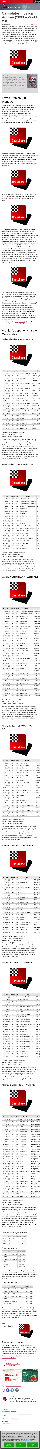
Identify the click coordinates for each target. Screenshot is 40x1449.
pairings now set (20, 322)
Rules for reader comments (9, 1411)
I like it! (28, 24)
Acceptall (32, 1444)
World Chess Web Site (13, 1364)
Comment (4, 1421)
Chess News (14, 8)
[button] (12, 1)
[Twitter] (12, 1390)
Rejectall (20, 1444)
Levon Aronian (17, 1386)
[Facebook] (8, 1390)
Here (21, 1437)
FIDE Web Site (10, 1365)
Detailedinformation (9, 1444)
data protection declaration (27, 1440)
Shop (4, 1)
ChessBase (12, 1397)
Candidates (9, 1386)
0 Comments (34, 24)
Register (16, 1419)
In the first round (13, 198)
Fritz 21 (6, 75)
